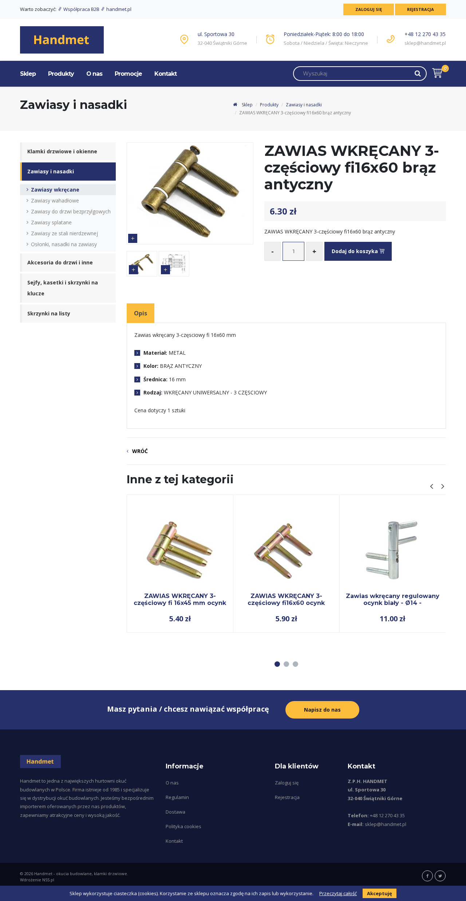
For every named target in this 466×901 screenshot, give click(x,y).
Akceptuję (379, 893)
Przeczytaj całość (338, 893)
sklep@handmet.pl (425, 43)
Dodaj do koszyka (355, 251)
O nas (94, 73)
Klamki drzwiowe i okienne (62, 151)
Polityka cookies (183, 826)
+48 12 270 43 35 (425, 34)
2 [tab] (286, 664)
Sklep (28, 73)
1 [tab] (277, 664)
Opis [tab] (140, 313)
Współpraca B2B (81, 9)
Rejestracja (420, 9)
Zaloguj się (368, 9)
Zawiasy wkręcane (55, 189)
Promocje (128, 73)
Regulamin (177, 797)
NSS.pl (48, 879)
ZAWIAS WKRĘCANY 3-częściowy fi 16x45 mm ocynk (180, 599)
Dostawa (175, 811)
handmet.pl (118, 9)
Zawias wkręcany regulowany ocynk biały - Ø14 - (392, 599)
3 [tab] (295, 664)
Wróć (140, 451)
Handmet (43, 873)
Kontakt (165, 73)
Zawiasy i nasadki (304, 105)
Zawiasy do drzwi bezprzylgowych (71, 211)
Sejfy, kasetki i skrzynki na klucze (62, 288)
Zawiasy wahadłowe (55, 200)
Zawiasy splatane (51, 222)
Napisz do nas (322, 709)
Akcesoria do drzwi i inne (60, 262)
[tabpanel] (180, 564)
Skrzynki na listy (48, 313)
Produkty (61, 73)
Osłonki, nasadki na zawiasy (64, 244)
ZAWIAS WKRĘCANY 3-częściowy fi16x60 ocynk (286, 599)
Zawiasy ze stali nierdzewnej (64, 233)
